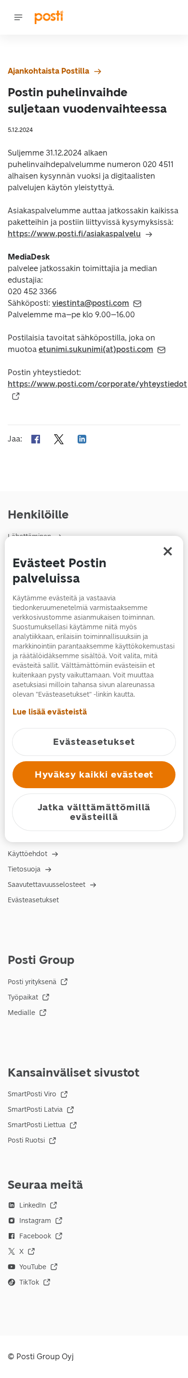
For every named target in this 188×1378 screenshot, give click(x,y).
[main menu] (18, 17)
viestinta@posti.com (90, 303)
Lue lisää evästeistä (50, 711)
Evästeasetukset (33, 900)
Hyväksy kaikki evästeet (94, 774)
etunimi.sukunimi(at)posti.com (96, 349)
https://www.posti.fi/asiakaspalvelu (74, 233)
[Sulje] (167, 551)
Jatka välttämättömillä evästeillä (94, 812)
